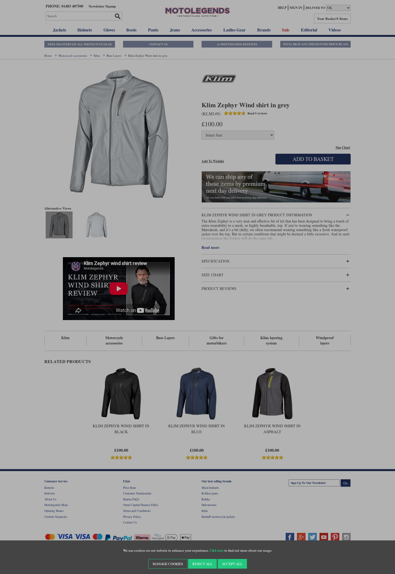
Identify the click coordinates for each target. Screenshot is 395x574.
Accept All (232, 563)
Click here (217, 550)
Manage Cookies (168, 563)
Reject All (202, 563)
